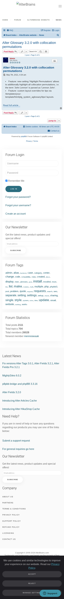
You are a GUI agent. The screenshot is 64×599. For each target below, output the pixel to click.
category (38, 273)
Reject (32, 583)
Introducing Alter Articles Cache (19, 400)
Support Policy (11, 521)
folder (17, 282)
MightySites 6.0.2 (11, 375)
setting (22, 295)
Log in (13, 189)
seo (55, 291)
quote (23, 291)
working (18, 304)
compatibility (25, 277)
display (9, 281)
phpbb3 (53, 286)
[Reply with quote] (54, 61)
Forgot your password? (18, 197)
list (11, 286)
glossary (23, 282)
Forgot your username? (18, 205)
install (37, 281)
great (30, 282)
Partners (7, 503)
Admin (12, 58)
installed (47, 282)
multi (31, 287)
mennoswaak (31, 336)
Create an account (15, 213)
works (24, 304)
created (41, 276)
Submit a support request (16, 440)
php (46, 286)
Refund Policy (10, 527)
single (9, 300)
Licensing (8, 533)
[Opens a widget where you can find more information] (50, 593)
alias (16, 272)
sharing (54, 295)
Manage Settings (32, 593)
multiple (38, 286)
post (7, 291)
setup (40, 295)
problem (14, 291)
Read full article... (11, 105)
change (9, 276)
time (36, 300)
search (49, 291)
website (9, 304)
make (18, 286)
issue (54, 282)
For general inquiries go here (18, 449)
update (44, 300)
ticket (31, 300)
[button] (60, 6)
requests (40, 291)
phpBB (23, 136)
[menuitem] (10, 30)
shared (47, 296)
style (18, 300)
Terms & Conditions (14, 509)
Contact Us (9, 539)
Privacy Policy (11, 515)
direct (48, 277)
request (30, 291)
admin (8, 272)
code (17, 276)
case (30, 272)
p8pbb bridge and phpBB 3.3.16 (19, 384)
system (25, 300)
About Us (7, 497)
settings (32, 295)
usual (53, 300)
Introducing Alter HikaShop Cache (21, 409)
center (46, 272)
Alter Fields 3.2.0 (11, 392)
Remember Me (15, 181)
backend (23, 273)
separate (10, 295)
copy (34, 277)
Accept (32, 574)
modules (26, 287)
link (6, 287)
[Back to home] (32, 6)
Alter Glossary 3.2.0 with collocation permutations (29, 45)
